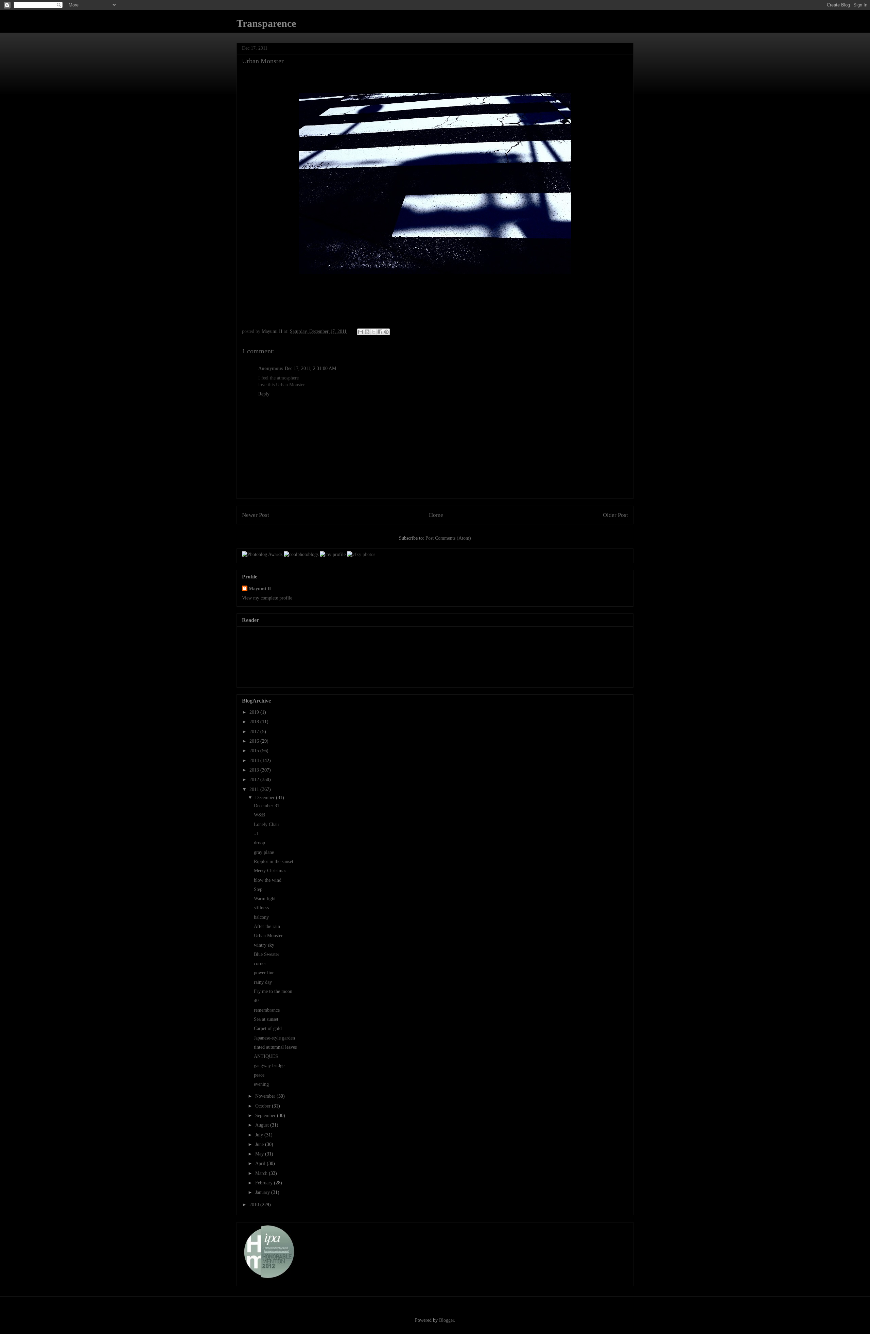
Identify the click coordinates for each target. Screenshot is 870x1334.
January (263, 1192)
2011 (254, 789)
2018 (254, 721)
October (263, 1106)
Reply (263, 393)
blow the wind (267, 880)
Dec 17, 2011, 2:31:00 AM (310, 368)
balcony (261, 917)
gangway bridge (269, 1065)
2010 (254, 1204)
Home (436, 515)
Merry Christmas (270, 870)
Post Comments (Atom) (448, 538)
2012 (254, 779)
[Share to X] (373, 331)
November (266, 1096)
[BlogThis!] (367, 331)
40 (256, 1000)
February (264, 1182)
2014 (254, 760)
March (262, 1173)
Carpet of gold (268, 1028)
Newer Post (255, 515)
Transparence (266, 23)
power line (264, 972)
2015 (254, 750)
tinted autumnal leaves (275, 1047)
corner (260, 963)
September (266, 1115)
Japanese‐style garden (274, 1038)
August (262, 1125)
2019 (254, 712)
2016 (254, 741)
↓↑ (256, 833)
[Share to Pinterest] (386, 331)
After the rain (267, 926)
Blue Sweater (266, 954)
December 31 (266, 805)
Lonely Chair (266, 824)
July (259, 1134)
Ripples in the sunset (273, 861)
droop (259, 842)
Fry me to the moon (273, 991)
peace (259, 1075)
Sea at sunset (266, 1019)
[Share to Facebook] (380, 331)
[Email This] (360, 331)
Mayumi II (260, 588)
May (260, 1153)
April (261, 1163)
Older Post (615, 515)
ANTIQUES (266, 1056)
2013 (254, 770)
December (265, 797)
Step (258, 889)
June (260, 1144)
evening (261, 1084)
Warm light (265, 898)
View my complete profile (267, 598)
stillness (261, 907)
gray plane (264, 852)
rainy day (263, 982)
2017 (254, 731)
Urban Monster (268, 935)
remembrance (267, 1010)
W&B (259, 814)
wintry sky (264, 945)
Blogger (446, 1320)
